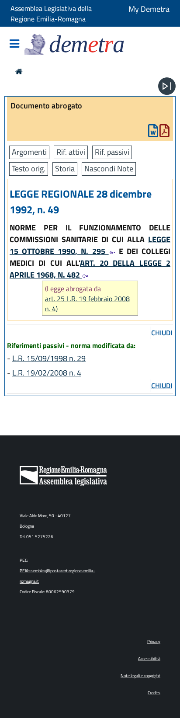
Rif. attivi (70, 152)
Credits (154, 692)
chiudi (161, 332)
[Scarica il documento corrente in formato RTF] (153, 133)
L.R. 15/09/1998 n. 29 (49, 358)
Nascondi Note (108, 168)
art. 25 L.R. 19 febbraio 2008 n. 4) (87, 304)
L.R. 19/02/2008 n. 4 (46, 373)
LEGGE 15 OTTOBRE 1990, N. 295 (90, 245)
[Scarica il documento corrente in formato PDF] (164, 133)
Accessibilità (149, 658)
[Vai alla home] (19, 71)
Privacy (153, 641)
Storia (65, 168)
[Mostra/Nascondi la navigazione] (14, 44)
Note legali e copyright (140, 675)
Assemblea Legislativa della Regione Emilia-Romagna (51, 13)
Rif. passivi (112, 152)
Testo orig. (28, 168)
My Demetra (149, 9)
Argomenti (29, 152)
